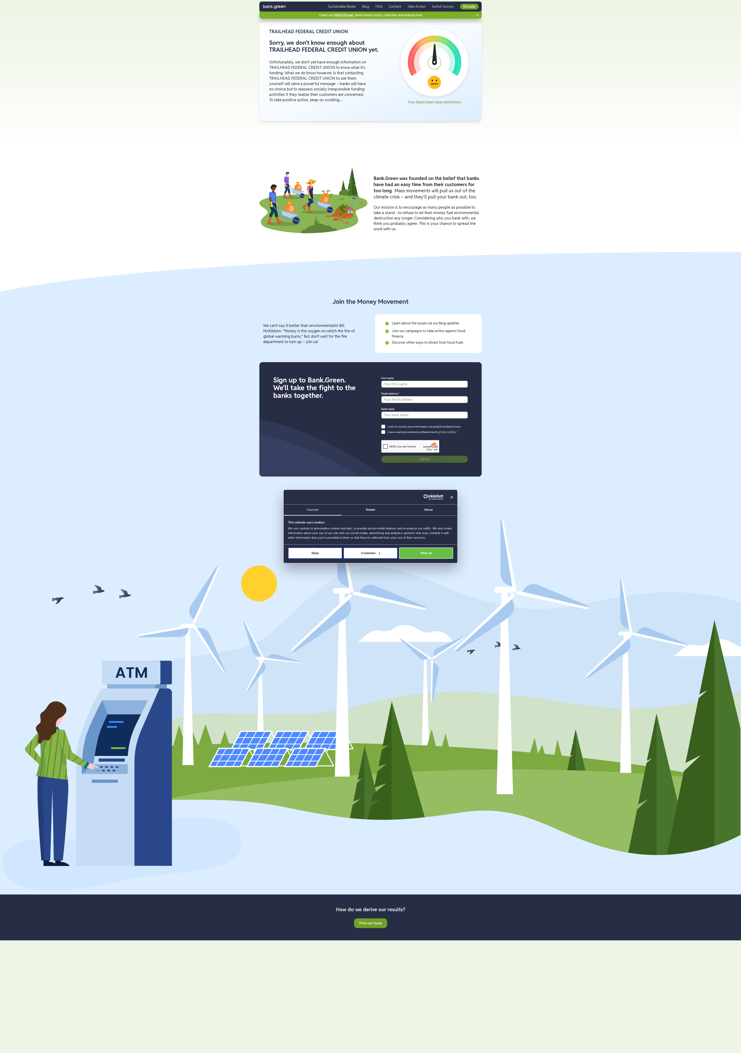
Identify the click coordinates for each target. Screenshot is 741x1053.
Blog (365, 6)
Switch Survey (443, 6)
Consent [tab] (312, 509)
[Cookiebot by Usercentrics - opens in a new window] (426, 497)
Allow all (426, 553)
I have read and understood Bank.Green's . (422, 432)
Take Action (417, 6)
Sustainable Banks (342, 6)
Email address (390, 393)
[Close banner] (451, 497)
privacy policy (447, 432)
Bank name (388, 409)
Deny (315, 553)
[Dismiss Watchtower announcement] (477, 15)
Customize (368, 553)
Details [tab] (370, 509)
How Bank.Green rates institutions (434, 102)
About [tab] (428, 509)
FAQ (378, 6)
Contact (395, 6)
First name (387, 378)
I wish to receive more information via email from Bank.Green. (424, 426)
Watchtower (344, 15)
